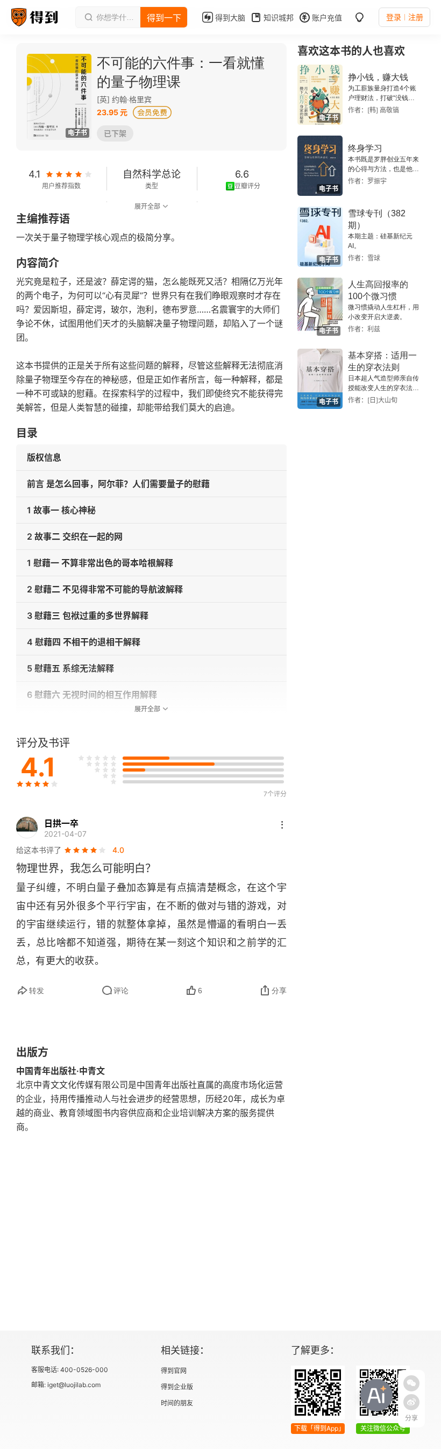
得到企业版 (177, 1387)
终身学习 (365, 148)
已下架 (115, 133)
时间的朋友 (177, 1403)
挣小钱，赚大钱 (378, 77)
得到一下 (164, 17)
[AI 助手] (376, 1395)
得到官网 (174, 1371)
